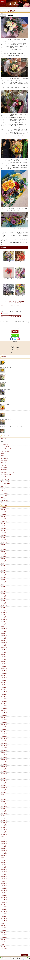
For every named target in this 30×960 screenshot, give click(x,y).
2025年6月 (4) (3, 532)
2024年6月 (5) (3, 553)
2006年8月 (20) (4, 927)
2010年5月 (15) (4, 848)
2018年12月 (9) (4, 668)
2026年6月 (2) (3, 511)
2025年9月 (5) (3, 526)
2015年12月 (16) (4, 731)
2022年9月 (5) (3, 589)
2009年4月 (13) (4, 871)
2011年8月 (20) (4, 822)
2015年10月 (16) (4, 734)
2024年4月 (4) (3, 556)
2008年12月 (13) (4, 878)
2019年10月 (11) (4, 651)
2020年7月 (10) (4, 635)
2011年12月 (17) (4, 815)
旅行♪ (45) (3, 488)
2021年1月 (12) (4, 624)
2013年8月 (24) (4, 780)
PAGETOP (25, 955)
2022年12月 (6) (4, 584)
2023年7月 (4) (3, 572)
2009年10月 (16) (4, 860)
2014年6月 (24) (4, 762)
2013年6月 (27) (4, 783)
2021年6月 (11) (4, 616)
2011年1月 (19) (4, 834)
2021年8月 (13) (4, 612)
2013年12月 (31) (4, 773)
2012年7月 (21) (4, 803)
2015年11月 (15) (4, 733)
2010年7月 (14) (4, 845)
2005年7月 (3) (3, 949)
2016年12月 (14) (4, 710)
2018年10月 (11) (4, 672)
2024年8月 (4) (3, 549)
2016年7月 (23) (4, 719)
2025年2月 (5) (3, 539)
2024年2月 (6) (3, 560)
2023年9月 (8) (3, 568)
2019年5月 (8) (3, 659)
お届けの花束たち (3, 382)
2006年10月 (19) (4, 923)
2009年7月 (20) (4, 866)
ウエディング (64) (4, 444)
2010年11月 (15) (4, 838)
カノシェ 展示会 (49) (5, 479)
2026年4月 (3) (3, 514)
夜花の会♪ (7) (3, 490)
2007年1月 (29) (4, 918)
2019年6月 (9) (3, 658)
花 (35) (2, 453)
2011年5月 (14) (4, 827)
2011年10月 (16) (4, 818)
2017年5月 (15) (4, 701)
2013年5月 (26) (4, 785)
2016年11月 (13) (4, 712)
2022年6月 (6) (3, 595)
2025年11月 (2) (4, 523)
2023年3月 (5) (3, 579)
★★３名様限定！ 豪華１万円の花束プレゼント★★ (12, 301)
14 (16, 347)
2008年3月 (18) (4, 894)
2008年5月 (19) (4, 890)
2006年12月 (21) (4, 920)
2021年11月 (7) (4, 607)
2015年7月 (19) (4, 740)
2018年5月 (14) (4, 680)
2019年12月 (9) (4, 647)
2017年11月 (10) (4, 691)
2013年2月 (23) (4, 790)
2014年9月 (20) (4, 757)
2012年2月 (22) (4, 811)
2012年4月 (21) (4, 808)
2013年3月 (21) (4, 789)
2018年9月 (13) (4, 673)
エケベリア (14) (4, 495)
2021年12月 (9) (4, 605)
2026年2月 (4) (3, 518)
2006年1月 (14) (4, 939)
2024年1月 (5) (3, 561)
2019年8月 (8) (3, 654)
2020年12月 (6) (4, 626)
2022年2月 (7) (3, 602)
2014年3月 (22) (4, 768)
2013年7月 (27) (4, 782)
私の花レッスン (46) (5, 470)
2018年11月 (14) (4, 670)
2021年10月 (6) (4, 609)
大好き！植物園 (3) (4, 500)
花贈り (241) (3, 462)
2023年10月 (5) (4, 567)
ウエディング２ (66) (5, 446)
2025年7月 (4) (3, 530)
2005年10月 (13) (4, 944)
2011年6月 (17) (4, 825)
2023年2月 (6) (3, 581)
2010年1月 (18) (4, 855)
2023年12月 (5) (4, 563)
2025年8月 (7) (3, 528)
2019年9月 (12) (4, 652)
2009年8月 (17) (4, 864)
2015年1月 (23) (4, 750)
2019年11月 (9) (4, 649)
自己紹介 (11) (3, 438)
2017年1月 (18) (4, 708)
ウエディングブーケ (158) (6, 443)
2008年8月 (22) (4, 885)
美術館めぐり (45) (4, 455)
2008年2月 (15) (4, 895)
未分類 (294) (3, 502)
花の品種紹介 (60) (4, 458)
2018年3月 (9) (3, 684)
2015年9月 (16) (4, 736)
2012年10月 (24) (4, 797)
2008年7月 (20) (4, 887)
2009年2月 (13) (4, 874)
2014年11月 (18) (4, 754)
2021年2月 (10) (4, 623)
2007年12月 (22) (4, 899)
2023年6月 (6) (3, 574)
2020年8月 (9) (3, 633)
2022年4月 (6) (3, 598)
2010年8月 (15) (4, 843)
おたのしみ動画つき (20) (5, 493)
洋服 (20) (2, 463)
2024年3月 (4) (3, 558)
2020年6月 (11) (4, 637)
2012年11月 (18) (4, 796)
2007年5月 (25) (4, 911)
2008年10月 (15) (4, 881)
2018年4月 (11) (4, 682)
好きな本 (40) (3, 476)
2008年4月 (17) (4, 892)
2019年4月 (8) (3, 661)
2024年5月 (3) (3, 554)
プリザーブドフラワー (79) (6, 448)
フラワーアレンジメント (5, 440)
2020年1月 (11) (4, 645)
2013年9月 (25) (4, 778)
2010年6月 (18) (4, 846)
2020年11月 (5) (4, 628)
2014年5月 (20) (4, 764)
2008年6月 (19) (4, 888)
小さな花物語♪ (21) (4, 498)
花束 (7, 13)
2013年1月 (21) (4, 792)
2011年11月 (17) (4, 817)
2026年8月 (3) (3, 507)
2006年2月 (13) (4, 937)
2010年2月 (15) (4, 853)
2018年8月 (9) (3, 675)
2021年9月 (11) (4, 610)
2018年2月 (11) (4, 686)
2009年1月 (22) (4, 876)
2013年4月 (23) (4, 787)
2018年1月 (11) (4, 687)
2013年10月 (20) (4, 776)
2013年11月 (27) (4, 775)
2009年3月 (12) (4, 873)
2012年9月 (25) (4, 799)
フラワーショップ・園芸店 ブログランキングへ (11, 315)
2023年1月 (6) (3, 582)
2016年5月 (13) (4, 722)
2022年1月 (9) (3, 603)
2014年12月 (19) (4, 752)
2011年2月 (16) (4, 832)
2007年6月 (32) (4, 909)
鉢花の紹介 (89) (4, 469)
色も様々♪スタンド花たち (5, 389)
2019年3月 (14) (4, 663)
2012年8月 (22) (4, 801)
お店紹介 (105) (4, 465)
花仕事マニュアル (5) (5, 481)
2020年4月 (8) (3, 640)
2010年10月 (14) (4, 839)
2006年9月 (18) (4, 925)
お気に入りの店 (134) (5, 460)
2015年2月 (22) (4, 748)
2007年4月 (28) (4, 913)
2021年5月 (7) (3, 617)
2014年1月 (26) (4, 771)
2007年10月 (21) (4, 902)
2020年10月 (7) (4, 630)
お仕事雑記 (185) (4, 467)
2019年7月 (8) (3, 656)
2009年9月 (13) (4, 862)
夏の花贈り (2, 359)
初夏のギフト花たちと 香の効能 (6, 411)
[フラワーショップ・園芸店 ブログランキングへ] (3, 15)
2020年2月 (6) (3, 644)
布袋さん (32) (3, 486)
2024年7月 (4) (3, 551)
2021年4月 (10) (4, 619)
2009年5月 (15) (4, 869)
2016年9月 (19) (4, 715)
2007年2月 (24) (4, 916)
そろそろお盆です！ (4, 374)
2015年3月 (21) (4, 747)
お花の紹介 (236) (4, 457)
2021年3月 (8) (3, 621)
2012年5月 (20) (4, 806)
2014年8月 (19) (4, 759)
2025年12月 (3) (4, 521)
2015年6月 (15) (4, 741)
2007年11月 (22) (4, 901)
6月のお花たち (3, 397)
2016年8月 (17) (4, 717)
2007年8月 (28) (4, 906)
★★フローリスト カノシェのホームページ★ (11, 316)
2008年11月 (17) (4, 880)
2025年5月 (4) (3, 533)
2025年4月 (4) (3, 535)
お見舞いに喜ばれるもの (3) (6, 474)
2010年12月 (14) (4, 836)
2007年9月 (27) (4, 904)
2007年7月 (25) (4, 908)
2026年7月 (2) (3, 509)
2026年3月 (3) (3, 516)
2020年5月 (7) (3, 638)
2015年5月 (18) (4, 743)
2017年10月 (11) (4, 693)
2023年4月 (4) (3, 577)
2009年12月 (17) (4, 857)
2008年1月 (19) (4, 897)
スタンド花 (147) (4, 450)
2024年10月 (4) (4, 546)
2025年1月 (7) (3, 540)
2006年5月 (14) (4, 932)
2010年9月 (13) (4, 841)
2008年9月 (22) (4, 883)
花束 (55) (2, 497)
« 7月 (1, 354)
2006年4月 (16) (4, 934)
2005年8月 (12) (4, 948)
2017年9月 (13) (4, 694)
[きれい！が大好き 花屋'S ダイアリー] (15, 3)
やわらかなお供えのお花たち (5, 419)
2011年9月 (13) (4, 820)
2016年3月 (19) (4, 726)
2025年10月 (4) (4, 525)
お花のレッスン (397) (5, 451)
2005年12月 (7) (4, 941)
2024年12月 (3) (4, 542)
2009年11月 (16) (4, 859)
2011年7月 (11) (4, 824)
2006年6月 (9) (3, 930)
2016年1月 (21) (4, 729)
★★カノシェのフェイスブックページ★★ (10, 305)
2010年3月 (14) (4, 852)
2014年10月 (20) (4, 755)
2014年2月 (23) (4, 769)
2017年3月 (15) (4, 705)
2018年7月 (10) (4, 677)
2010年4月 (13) (4, 850)
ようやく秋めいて (4, 321)
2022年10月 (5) (4, 588)
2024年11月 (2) (4, 544)
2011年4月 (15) (4, 829)
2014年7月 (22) (4, 761)
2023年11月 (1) (4, 565)
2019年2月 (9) (3, 665)
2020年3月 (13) (4, 642)
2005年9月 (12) (4, 946)
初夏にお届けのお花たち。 (5, 404)
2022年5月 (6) (3, 596)
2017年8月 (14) (4, 696)
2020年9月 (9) (3, 631)
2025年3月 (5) (3, 537)
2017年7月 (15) (4, 698)
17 (11, 349)
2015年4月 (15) (4, 745)
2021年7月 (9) (3, 614)
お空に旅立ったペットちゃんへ (6, 367)
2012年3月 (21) (4, 810)
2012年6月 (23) (4, 804)
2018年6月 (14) (4, 679)
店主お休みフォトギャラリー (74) (7, 472)
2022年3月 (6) (3, 600)
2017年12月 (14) (4, 689)
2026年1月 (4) (3, 519)
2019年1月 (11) (4, 666)
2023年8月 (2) (3, 570)
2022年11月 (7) (4, 586)
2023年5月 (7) (3, 575)
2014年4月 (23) (4, 766)
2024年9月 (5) (3, 547)
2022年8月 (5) (3, 591)
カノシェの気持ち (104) (5, 483)
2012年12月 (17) (4, 794)
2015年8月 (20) (4, 738)
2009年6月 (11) (4, 867)
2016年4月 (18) (4, 724)
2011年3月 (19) (4, 831)
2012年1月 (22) (4, 813)
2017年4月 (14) (4, 703)
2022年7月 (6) (3, 593)
